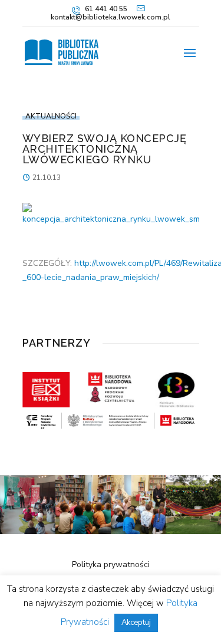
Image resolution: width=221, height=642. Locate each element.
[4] (83, 531)
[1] (27, 531)
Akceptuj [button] (136, 622)
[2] (193, 531)
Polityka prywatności (111, 564)
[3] (138, 531)
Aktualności (51, 116)
